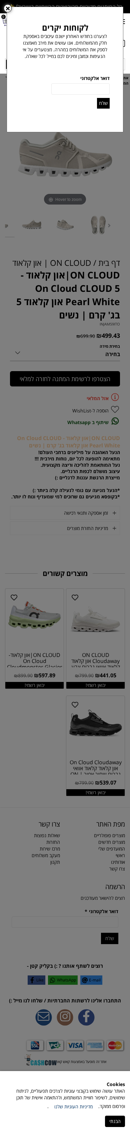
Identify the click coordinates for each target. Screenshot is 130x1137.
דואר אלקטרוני (95, 78)
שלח (103, 103)
